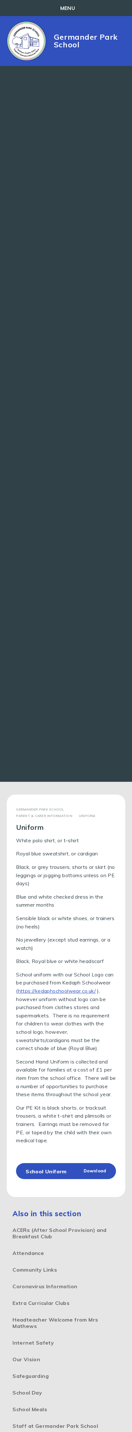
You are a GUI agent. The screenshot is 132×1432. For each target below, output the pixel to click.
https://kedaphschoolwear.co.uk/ (57, 991)
